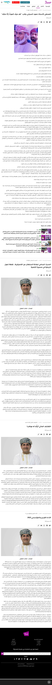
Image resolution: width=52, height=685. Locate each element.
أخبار (13, 639)
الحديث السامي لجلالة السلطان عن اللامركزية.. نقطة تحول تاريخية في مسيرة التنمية (31, 260)
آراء (38, 6)
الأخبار (42, 6)
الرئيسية (48, 6)
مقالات (38, 641)
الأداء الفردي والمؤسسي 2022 (31, 513)
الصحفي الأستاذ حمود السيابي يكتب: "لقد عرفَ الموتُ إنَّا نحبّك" (31, 10)
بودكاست (22, 6)
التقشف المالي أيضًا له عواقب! (31, 422)
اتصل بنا (13, 644)
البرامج (33, 6)
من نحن (38, 644)
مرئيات (28, 6)
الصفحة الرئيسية (47, 10)
